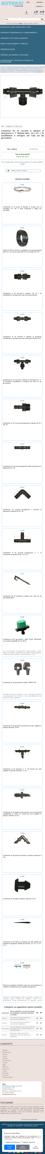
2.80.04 (4, 1018)
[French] (14, 1153)
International (7, 1060)
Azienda (39, 2)
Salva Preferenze (22, 1147)
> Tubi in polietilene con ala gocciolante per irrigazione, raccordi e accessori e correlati (22, 71)
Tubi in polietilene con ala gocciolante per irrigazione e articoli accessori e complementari (22, 1028)
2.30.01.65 (5, 1013)
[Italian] (23, 1153)
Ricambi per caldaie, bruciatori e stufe (15, 27)
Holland (5, 1058)
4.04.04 (4, 1023)
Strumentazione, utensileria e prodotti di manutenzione (16, 61)
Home (3, 67)
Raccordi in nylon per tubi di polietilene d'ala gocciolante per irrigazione (20, 1034)
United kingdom (8, 1077)
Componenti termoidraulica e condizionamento (18, 32)
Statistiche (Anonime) (29, 1142)
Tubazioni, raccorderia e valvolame (14, 55)
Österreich (6, 1069)
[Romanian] (35, 1153)
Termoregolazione (7, 49)
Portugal (5, 1073)
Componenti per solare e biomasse (14, 38)
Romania (5, 1075)
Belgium (5, 1050)
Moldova (5, 1067)
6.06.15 (4, 1035)
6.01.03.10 (5, 1028)
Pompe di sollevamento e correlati (14, 44)
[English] (10, 1153)
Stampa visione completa (19, 170)
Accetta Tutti (9, 1147)
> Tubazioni (10, 70)
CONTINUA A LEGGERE (29, 1119)
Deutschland (7, 1052)
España (5, 1054)
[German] (18, 1153)
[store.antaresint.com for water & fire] (13, 6)
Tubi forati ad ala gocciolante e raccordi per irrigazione (20, 1018)
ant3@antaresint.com (9, 1094)
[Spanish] (40, 1153)
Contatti (39, 6)
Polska (5, 1071)
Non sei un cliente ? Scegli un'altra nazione (22, 23)
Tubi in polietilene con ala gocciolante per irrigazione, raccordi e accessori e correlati (22, 1012)
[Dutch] (5, 1153)
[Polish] (27, 1153)
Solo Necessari (36, 1147)
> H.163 (31, 72)
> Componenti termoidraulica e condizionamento (21, 67)
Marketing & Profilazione (13, 1142)
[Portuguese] (31, 1153)
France (5, 1056)
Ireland (5, 1062)
